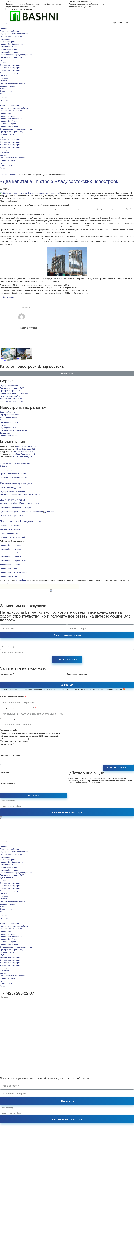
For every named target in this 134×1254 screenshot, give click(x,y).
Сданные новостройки (9, 511)
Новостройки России (9, 46)
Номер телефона (8, 783)
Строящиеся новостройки (32, 511)
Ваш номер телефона (77, 674)
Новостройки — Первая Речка (13, 560)
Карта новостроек (7, 41)
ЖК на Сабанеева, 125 (26, 446)
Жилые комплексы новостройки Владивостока (20, 501)
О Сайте (3, 465)
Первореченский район (10, 414)
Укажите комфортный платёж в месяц (17, 718)
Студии (3, 62)
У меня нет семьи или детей (15, 741)
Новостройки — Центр (9, 576)
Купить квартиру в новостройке (13, 537)
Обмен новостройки (8, 49)
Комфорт (12, 515)
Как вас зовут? (7, 674)
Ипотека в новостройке (10, 529)
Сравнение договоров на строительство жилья (20, 494)
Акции (2, 93)
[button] (67, 373)
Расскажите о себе (8, 729)
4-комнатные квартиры (10, 72)
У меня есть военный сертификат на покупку (23, 738)
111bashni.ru (21, 580)
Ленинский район (7, 419)
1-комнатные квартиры (10, 65)
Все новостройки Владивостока (13, 430)
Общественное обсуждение (12, 401)
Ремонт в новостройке (9, 533)
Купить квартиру (7, 59)
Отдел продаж (6, 91)
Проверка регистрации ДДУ (12, 57)
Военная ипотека (7, 85)
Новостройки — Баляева (10, 545)
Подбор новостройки (9, 385)
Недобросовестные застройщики (14, 33)
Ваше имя (5, 772)
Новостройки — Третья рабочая (13, 572)
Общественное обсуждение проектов (16, 54)
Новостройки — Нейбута (10, 552)
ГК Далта (4, 296)
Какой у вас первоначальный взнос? (17, 707)
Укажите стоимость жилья (12, 696)
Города (11, 296)
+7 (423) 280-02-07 (120, 22)
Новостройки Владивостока (11, 44)
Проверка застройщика (10, 390)
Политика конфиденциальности (13, 477)
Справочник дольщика (16, 483)
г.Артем (3, 425)
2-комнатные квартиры (10, 67)
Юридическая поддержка (11, 487)
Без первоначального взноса (12, 83)
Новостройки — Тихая (9, 568)
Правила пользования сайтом (13, 473)
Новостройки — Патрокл (10, 556)
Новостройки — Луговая (10, 548)
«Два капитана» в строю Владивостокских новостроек (59, 181)
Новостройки (5, 38)
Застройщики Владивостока (20, 521)
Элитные (21, 515)
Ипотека (3, 80)
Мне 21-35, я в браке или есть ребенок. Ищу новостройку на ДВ (31, 733)
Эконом (3, 515)
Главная (3, 23)
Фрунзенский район (8, 417)
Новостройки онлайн (9, 52)
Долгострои (5, 432)
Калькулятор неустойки (10, 396)
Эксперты (4, 25)
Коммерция (5, 78)
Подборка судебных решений (12, 491)
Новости (3, 28)
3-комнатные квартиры (10, 70)
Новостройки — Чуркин (10, 564)
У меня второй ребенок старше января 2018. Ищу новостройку (31, 736)
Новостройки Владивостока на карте (15, 507)
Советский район (7, 412)
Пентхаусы (4, 75)
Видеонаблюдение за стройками (14, 393)
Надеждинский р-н (8, 427)
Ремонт (3, 88)
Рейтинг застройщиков (9, 31)
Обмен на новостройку (10, 525)
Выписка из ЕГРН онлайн (11, 36)
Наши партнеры (7, 469)
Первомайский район (9, 422)
